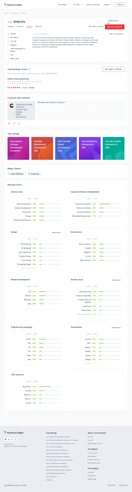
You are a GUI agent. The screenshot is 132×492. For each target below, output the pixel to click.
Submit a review (114, 69)
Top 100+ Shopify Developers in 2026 (113, 144)
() (25, 87)
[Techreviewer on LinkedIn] (9, 439)
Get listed (91, 472)
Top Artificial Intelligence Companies (57, 467)
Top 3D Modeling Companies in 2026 (89, 144)
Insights (106, 5)
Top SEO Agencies (51, 477)
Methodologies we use (95, 443)
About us (90, 437)
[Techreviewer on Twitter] (12, 439)
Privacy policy (123, 485)
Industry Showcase (93, 5)
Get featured (92, 476)
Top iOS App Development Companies (58, 457)
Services (38, 26)
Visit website (116, 27)
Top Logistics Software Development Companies (16, 146)
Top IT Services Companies (54, 447)
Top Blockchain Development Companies (58, 470)
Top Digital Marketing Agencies (55, 473)
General (11, 26)
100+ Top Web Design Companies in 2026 (64, 146)
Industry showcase (94, 460)
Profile (121, 4)
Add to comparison (116, 34)
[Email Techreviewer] (5, 439)
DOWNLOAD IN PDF (113, 22)
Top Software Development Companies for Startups (62, 440)
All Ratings (49, 480)
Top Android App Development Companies (59, 460)
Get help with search (94, 463)
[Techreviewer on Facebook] (15, 439)
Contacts (20, 26)
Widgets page (92, 479)
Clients (30, 26)
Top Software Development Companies (58, 437)
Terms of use (111, 485)
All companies (92, 456)
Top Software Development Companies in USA (60, 443)
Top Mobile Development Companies (57, 453)
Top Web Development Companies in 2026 (40, 146)
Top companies (92, 453)
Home (6, 13)
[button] (80, 110)
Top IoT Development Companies (56, 463)
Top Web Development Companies (57, 450)
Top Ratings (62, 5)
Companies (14, 13)
